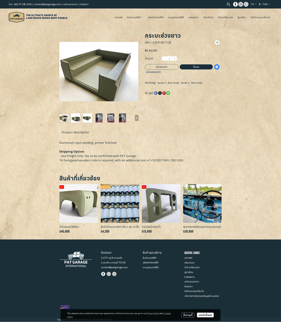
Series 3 (162, 82)
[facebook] (235, 4)
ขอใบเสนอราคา (70, 4)
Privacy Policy (153, 313)
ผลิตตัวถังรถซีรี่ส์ (151, 262)
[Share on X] (160, 93)
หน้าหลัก (188, 257)
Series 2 (185, 82)
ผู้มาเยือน (188, 272)
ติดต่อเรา (84, 4)
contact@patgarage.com (47, 4)
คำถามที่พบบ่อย (191, 267)
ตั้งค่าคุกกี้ (187, 315)
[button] (228, 4)
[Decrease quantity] (164, 58)
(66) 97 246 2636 (23, 4)
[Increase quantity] (175, 58)
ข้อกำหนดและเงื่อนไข (194, 291)
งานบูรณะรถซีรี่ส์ (151, 267)
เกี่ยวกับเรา (189, 262)
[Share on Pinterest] (164, 93)
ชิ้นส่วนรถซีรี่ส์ (149, 257)
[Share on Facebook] (156, 93)
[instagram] (240, 4)
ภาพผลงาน (189, 276)
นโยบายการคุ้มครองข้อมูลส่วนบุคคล (201, 295)
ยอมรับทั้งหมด (205, 315)
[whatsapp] (246, 4)
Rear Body (174, 82)
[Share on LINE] (168, 93)
